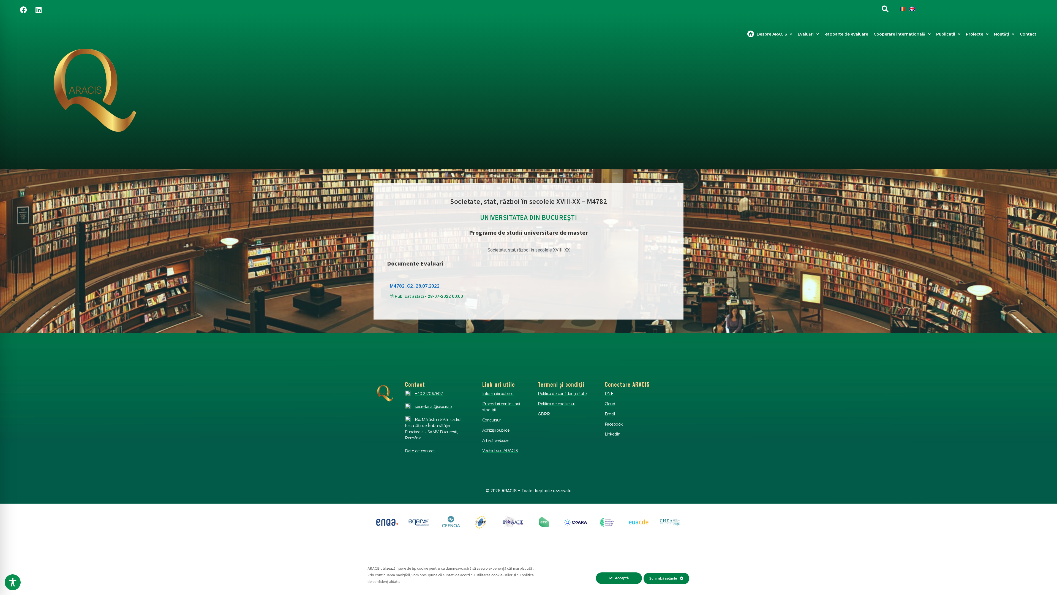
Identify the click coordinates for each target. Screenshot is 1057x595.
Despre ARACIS (772, 34)
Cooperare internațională (899, 34)
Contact (1028, 34)
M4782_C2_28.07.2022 (415, 286)
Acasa (750, 34)
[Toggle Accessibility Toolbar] (12, 582)
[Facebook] (23, 10)
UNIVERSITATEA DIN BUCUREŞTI (528, 217)
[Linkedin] (38, 10)
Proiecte (974, 34)
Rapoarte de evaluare (846, 34)
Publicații (945, 34)
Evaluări (806, 34)
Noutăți (1001, 34)
